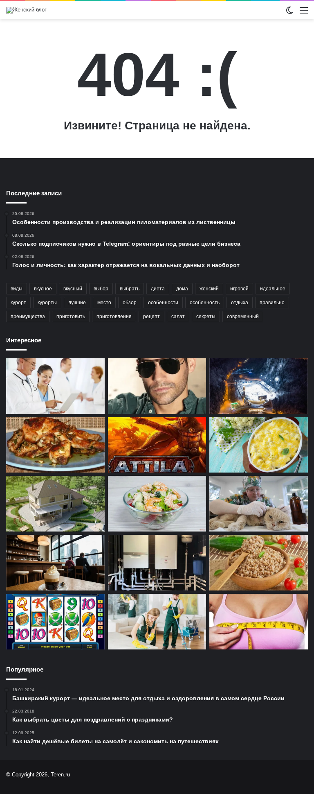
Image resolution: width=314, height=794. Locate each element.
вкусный (72, 289)
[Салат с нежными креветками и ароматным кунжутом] (157, 504)
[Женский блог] (26, 10)
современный (243, 316)
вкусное (43, 289)
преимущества (28, 316)
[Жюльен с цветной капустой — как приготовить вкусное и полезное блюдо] (258, 445)
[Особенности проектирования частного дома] (55, 504)
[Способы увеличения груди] (258, 621)
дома (182, 289)
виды (16, 289)
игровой (239, 289)
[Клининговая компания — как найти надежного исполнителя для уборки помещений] (157, 621)
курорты (47, 302)
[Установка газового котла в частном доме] (157, 562)
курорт (18, 302)
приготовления (114, 316)
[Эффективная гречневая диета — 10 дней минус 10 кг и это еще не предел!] (258, 562)
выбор (101, 289)
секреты (205, 316)
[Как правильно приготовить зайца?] (55, 445)
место (104, 302)
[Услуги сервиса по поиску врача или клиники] (55, 386)
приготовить (70, 316)
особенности (163, 302)
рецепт (151, 316)
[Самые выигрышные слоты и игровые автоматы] (55, 621)
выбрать (129, 289)
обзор (130, 302)
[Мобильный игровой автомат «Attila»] (157, 445)
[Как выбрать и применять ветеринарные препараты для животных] (258, 504)
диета (158, 289)
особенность (205, 302)
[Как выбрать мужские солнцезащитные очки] (157, 386)
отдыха (239, 302)
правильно (272, 302)
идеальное (272, 289)
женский (209, 289)
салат (178, 316)
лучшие (77, 302)
